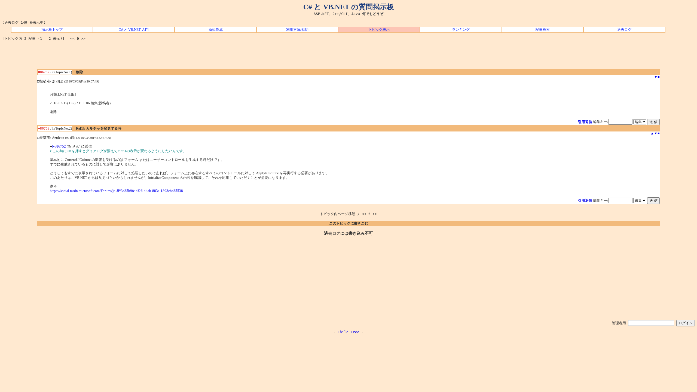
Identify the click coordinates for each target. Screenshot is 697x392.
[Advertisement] (348, 57)
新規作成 (216, 30)
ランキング (461, 30)
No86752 (59, 146)
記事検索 (543, 30)
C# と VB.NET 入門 (134, 30)
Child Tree (348, 332)
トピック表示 (379, 30)
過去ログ (624, 30)
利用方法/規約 (297, 30)
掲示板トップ (52, 30)
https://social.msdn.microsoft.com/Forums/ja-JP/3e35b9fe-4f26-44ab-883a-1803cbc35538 (116, 191)
